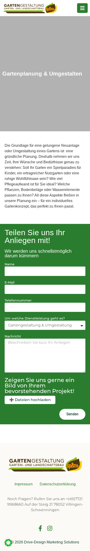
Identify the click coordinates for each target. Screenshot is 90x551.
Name (10, 264)
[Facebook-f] (40, 528)
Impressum (24, 484)
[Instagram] (50, 528)
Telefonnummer (18, 300)
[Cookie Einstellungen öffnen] (8, 545)
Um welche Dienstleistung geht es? (35, 318)
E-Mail (10, 282)
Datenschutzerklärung (58, 484)
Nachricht (13, 336)
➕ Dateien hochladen (30, 400)
